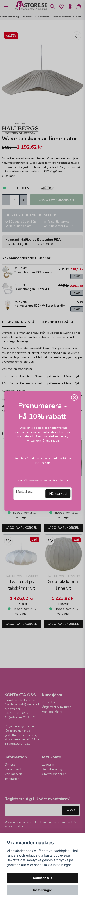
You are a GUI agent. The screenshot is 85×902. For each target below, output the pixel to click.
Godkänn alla (42, 878)
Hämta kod (58, 493)
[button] (74, 397)
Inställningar (42, 890)
